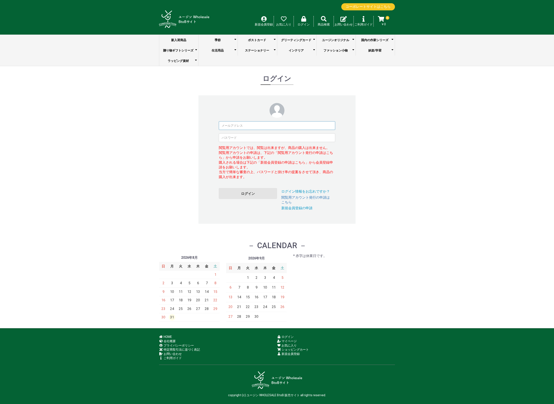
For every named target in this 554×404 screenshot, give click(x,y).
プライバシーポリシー (178, 345)
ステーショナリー (257, 50)
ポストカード (257, 40)
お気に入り (289, 345)
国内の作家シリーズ (374, 40)
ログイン (248, 194)
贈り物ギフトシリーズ (178, 50)
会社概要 (169, 341)
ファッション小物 (336, 50)
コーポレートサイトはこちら (368, 7)
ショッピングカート (295, 349)
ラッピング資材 (178, 60)
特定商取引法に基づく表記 (181, 349)
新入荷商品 (178, 40)
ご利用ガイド (172, 358)
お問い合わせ (172, 354)
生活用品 (218, 50)
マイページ (289, 341)
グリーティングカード (296, 40)
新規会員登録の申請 (296, 208)
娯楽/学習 (375, 50)
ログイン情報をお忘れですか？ (305, 191)
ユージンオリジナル (335, 40)
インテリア (296, 50)
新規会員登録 (290, 354)
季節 (218, 40)
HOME (167, 337)
